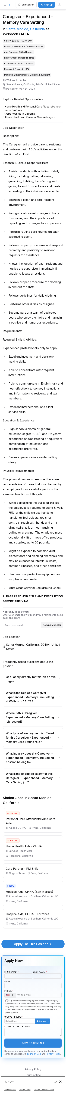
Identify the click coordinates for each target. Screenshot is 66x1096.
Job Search (28, 4)
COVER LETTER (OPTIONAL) (18, 1026)
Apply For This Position (31, 944)
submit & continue (33, 1043)
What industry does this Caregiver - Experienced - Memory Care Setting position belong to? (30, 758)
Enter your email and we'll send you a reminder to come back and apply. (33, 614)
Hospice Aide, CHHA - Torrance (27, 914)
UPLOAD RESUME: (26, 1019)
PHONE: (8, 993)
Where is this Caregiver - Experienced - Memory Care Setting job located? (30, 717)
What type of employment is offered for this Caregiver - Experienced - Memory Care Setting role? (30, 737)
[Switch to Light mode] (59, 5)
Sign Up (48, 4)
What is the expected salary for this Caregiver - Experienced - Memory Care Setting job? (29, 778)
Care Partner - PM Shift (22, 868)
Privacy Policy (53, 1054)
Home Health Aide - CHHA (24, 846)
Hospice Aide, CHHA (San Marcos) (29, 891)
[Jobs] (9, 5)
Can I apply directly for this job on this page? (30, 679)
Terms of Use (34, 1054)
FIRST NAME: (10, 972)
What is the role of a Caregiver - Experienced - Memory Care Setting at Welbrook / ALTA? (30, 697)
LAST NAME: (39, 972)
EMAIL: (7, 981)
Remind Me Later (52, 624)
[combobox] (10, 995)
